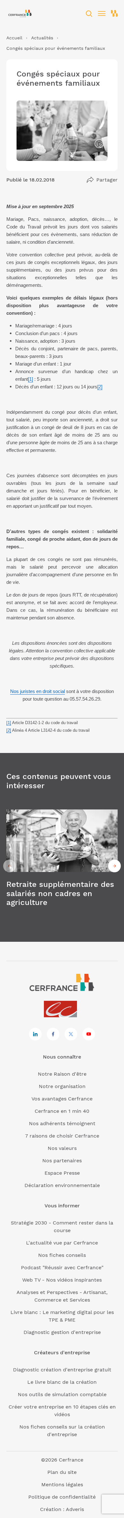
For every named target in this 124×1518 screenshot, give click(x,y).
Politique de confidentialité (62, 1497)
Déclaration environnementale (62, 1185)
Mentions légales (62, 1485)
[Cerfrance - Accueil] (20, 13)
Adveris (75, 1509)
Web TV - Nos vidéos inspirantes (62, 1280)
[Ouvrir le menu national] (114, 14)
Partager (107, 180)
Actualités (42, 37)
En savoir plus (62, 866)
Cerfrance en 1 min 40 (62, 1111)
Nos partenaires (62, 1161)
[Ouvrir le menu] (102, 14)
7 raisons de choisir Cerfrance (62, 1136)
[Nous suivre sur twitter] (71, 1034)
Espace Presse (62, 1173)
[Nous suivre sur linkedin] (35, 1034)
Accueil (14, 37)
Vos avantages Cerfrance (62, 1099)
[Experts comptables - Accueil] (62, 1009)
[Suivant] (114, 866)
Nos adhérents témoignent (62, 1123)
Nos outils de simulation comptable (62, 1394)
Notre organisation (62, 1086)
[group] (62, 866)
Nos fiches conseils (62, 1255)
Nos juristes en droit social (37, 691)
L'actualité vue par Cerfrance (62, 1243)
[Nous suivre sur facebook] (53, 1034)
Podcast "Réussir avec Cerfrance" (62, 1267)
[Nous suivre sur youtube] (88, 1034)
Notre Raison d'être (62, 1074)
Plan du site (62, 1472)
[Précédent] (9, 866)
